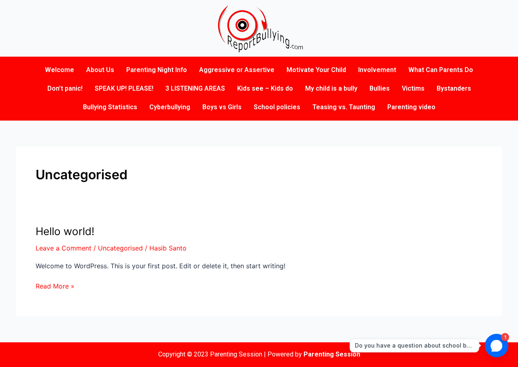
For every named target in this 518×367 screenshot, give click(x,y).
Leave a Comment (63, 248)
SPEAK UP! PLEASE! (124, 88)
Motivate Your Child (316, 70)
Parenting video (411, 107)
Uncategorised (120, 248)
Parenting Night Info (156, 70)
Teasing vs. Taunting (343, 107)
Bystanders (454, 88)
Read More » (55, 285)
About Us (100, 70)
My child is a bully (331, 88)
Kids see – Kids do (265, 88)
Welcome (59, 70)
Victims (413, 88)
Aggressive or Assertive (236, 70)
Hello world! (65, 231)
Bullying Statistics (110, 107)
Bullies (379, 88)
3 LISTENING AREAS (195, 88)
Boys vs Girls (222, 107)
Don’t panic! (65, 88)
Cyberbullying (169, 107)
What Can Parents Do (440, 70)
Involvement (377, 70)
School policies (277, 107)
